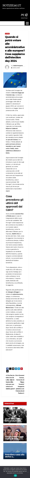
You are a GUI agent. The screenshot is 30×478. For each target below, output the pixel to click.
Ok (15, 475)
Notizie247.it (11, 5)
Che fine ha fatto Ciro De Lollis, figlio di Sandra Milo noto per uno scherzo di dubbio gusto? (10, 382)
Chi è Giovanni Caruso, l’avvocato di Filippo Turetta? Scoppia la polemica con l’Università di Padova (19, 384)
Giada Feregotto (18, 65)
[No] (28, 472)
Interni (7, 33)
